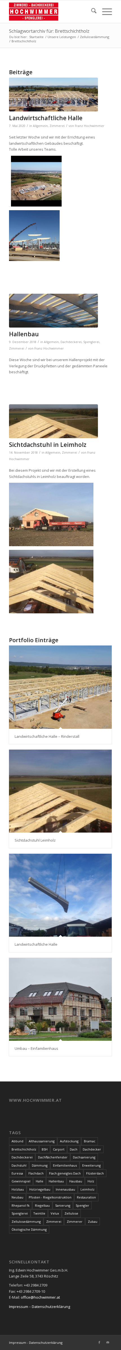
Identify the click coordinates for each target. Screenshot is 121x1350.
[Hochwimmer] (50, 11)
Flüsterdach (95, 1173)
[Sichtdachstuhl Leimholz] (60, 791)
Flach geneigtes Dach (65, 1173)
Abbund (17, 1141)
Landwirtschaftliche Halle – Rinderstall (47, 736)
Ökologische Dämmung (29, 1229)
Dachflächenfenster (53, 1157)
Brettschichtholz (24, 1149)
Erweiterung (91, 1165)
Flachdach (36, 1173)
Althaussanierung (42, 1141)
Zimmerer (74, 1221)
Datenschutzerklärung (51, 1306)
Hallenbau (24, 334)
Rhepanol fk (21, 1205)
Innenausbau (65, 1189)
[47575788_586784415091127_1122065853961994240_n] (53, 311)
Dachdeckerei (71, 342)
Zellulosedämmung (26, 1221)
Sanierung (62, 1205)
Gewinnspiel (21, 1181)
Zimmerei (57, 126)
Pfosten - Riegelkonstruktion (50, 1197)
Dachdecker (92, 1149)
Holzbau (18, 1189)
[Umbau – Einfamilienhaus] (60, 999)
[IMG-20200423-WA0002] (53, 94)
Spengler (82, 1205)
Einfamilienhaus (65, 1165)
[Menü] (104, 11)
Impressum (18, 1306)
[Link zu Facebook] (99, 1342)
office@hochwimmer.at (40, 1297)
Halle (39, 1181)
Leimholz (87, 1189)
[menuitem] (91, 11)
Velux (55, 1213)
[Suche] (91, 11)
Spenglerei (91, 342)
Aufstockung (69, 1141)
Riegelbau (42, 1205)
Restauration (86, 1197)
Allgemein (40, 126)
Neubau (17, 1197)
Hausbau (75, 1181)
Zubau (92, 1221)
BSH (45, 1149)
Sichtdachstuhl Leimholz (35, 840)
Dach (73, 1149)
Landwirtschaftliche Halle (45, 118)
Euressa (17, 1173)
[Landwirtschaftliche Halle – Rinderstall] (60, 687)
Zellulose (71, 1213)
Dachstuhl (19, 1165)
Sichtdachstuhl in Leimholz (47, 445)
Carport (58, 1149)
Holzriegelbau (39, 1189)
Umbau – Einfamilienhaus (36, 1048)
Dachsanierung (84, 1157)
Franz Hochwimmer (89, 126)
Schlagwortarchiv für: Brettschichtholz (49, 31)
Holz (91, 1181)
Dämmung (40, 1165)
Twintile (39, 1213)
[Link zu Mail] (108, 1342)
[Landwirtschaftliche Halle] (60, 895)
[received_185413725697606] (53, 421)
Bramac (89, 1141)
